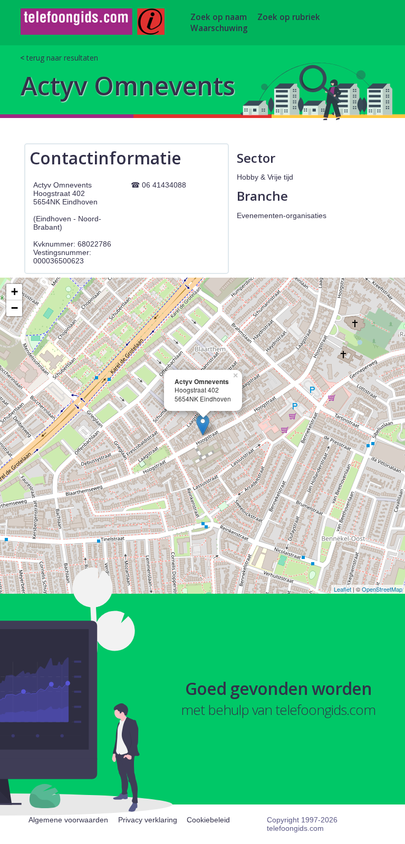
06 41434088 (164, 185)
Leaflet (342, 589)
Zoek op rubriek (288, 17)
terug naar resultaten (62, 58)
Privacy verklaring (147, 820)
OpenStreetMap (382, 589)
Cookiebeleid (208, 820)
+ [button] (14, 291)
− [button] (14, 308)
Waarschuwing (219, 28)
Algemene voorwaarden (68, 820)
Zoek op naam (218, 17)
